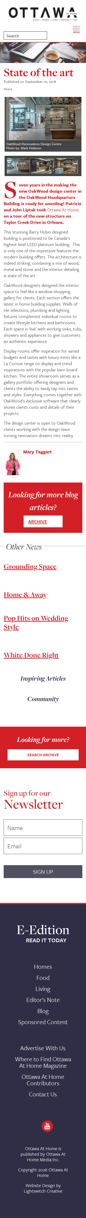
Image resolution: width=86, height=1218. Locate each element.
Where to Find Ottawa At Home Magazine (43, 1062)
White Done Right (31, 655)
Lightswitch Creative (43, 1191)
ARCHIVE (37, 521)
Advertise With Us (43, 1048)
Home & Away (25, 594)
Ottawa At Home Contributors (43, 1079)
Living (43, 988)
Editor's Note (43, 999)
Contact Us (43, 1094)
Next (74, 124)
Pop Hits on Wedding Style (36, 622)
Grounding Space (30, 566)
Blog (43, 1011)
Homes (43, 966)
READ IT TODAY (46, 940)
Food (43, 977)
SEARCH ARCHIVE (43, 755)
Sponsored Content (43, 1022)
